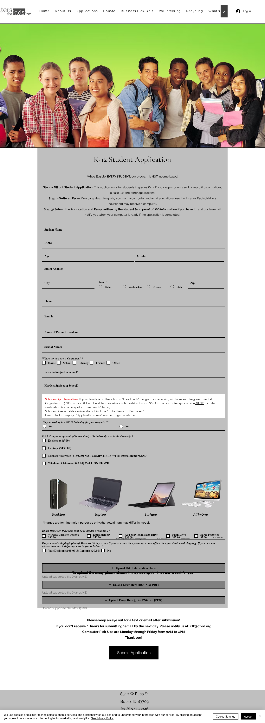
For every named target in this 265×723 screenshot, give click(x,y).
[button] (133, 568)
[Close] (260, 716)
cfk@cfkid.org (200, 626)
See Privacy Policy (102, 718)
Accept (248, 716)
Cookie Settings (225, 716)
